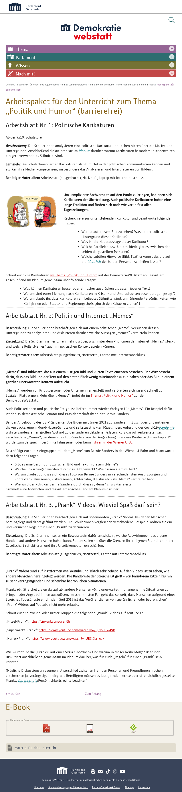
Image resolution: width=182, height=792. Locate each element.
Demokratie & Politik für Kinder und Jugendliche (32, 84)
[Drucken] (93, 771)
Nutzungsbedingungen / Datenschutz (68, 787)
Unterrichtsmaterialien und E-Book (136, 84)
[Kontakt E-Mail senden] (100, 771)
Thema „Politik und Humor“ (112, 395)
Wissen (23, 65)
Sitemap (129, 787)
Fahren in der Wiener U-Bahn (114, 442)
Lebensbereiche (77, 84)
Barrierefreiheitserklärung (106, 787)
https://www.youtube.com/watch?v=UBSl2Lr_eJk (67, 638)
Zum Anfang (93, 693)
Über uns (39, 787)
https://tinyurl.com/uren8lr (50, 621)
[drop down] (171, 49)
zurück (15, 693)
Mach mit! (25, 73)
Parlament (26, 57)
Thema (22, 49)
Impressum (144, 787)
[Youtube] (122, 771)
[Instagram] (115, 771)
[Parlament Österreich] (73, 771)
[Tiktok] (108, 771)
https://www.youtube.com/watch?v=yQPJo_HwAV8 (77, 630)
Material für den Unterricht (35, 748)
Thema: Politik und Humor (101, 84)
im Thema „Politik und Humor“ (73, 275)
